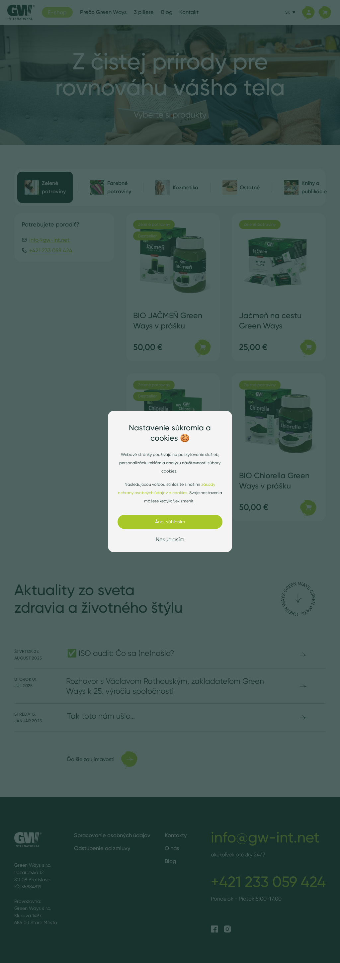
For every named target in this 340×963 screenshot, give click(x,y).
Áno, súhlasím (170, 522)
